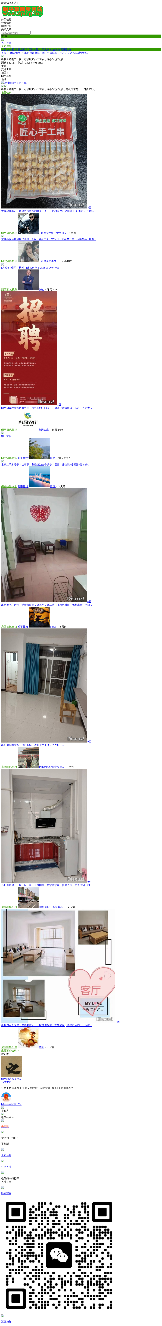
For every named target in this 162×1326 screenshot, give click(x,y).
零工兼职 (6, 436)
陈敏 (41, 289)
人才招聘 (12, 49)
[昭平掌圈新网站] (22, 16)
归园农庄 (44, 429)
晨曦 (41, 1047)
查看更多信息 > (10, 1050)
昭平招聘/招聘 (9, 232)
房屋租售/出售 (9, 1047)
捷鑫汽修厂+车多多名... (52, 907)
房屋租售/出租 (9, 626)
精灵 (52, 458)
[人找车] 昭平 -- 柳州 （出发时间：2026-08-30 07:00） (30, 267)
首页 (3, 49)
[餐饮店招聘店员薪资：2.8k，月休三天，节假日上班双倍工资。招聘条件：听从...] (2, 236)
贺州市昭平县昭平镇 (15, 82)
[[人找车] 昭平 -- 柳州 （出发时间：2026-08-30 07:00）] (2, 264)
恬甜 (53, 486)
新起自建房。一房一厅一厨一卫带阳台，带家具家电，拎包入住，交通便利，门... (46, 885)
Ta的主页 (6, 1082)
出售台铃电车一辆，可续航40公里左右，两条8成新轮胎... (56, 52)
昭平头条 (66, 49)
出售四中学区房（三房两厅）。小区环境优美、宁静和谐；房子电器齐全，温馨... (46, 1025)
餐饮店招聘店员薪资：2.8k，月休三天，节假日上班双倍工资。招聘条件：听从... (48, 239)
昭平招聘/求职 (9, 458)
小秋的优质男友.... (49, 261)
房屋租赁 (23, 49)
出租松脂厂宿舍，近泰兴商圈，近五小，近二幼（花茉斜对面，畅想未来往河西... (46, 604)
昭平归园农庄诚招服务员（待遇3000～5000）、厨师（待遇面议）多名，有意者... (46, 408)
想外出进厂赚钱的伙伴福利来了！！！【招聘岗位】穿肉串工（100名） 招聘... (47, 211)
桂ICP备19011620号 (63, 1088)
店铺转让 (33, 49)
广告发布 (55, 49)
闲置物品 (15, 52)
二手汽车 (44, 49)
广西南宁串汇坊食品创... (52, 232)
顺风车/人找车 (9, 289)
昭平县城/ (23, 458)
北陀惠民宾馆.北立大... (51, 766)
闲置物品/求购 (9, 486)
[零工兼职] (2, 433)
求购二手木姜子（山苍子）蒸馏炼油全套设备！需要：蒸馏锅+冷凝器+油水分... (45, 464)
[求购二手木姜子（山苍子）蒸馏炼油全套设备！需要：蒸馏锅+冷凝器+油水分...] (2, 461)
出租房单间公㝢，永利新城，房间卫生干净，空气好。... (32, 745)
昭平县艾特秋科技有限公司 (35, 1088)
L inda (53, 626)
